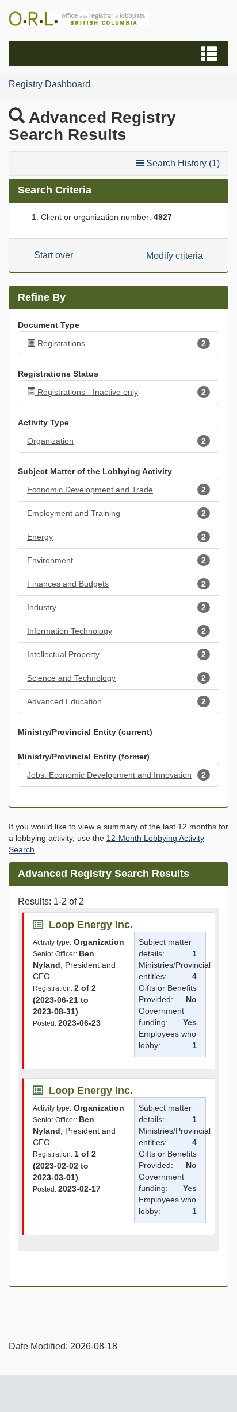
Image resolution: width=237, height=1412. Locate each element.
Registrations (121, 343)
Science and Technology (116, 677)
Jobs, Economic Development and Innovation (116, 774)
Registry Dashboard (49, 84)
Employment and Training (116, 513)
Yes (190, 1022)
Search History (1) (182, 163)
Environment (116, 560)
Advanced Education (116, 701)
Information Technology (116, 630)
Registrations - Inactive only (121, 392)
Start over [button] (53, 255)
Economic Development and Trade (116, 489)
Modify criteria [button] (174, 256)
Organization (116, 440)
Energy (116, 536)
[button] (120, 53)
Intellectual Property (116, 654)
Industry (116, 607)
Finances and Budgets (116, 583)
